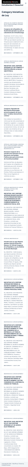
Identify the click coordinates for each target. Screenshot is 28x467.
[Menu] (25, 3)
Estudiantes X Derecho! (12, 5)
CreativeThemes (6, 465)
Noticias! (20, 24)
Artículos (6, 23)
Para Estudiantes (8, 25)
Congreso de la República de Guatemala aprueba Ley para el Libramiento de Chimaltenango (14, 30)
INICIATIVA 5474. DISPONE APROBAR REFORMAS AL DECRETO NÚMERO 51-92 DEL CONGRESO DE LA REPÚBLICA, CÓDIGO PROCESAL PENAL (14, 286)
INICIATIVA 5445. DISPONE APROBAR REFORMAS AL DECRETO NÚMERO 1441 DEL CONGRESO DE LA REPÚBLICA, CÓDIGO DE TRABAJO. (14, 380)
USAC (12, 190)
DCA (11, 23)
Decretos (14, 23)
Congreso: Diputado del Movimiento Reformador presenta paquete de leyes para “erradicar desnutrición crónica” (13, 112)
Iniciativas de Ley (14, 61)
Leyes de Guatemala (12, 24)
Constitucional (14, 144)
